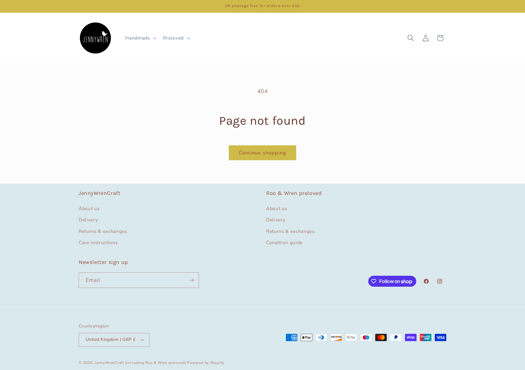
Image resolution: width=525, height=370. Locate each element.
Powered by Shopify (205, 362)
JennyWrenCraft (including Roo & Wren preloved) (140, 362)
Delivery (88, 219)
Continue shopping (263, 152)
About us (89, 208)
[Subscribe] (191, 280)
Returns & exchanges (103, 231)
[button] (140, 38)
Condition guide (284, 242)
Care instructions (98, 242)
